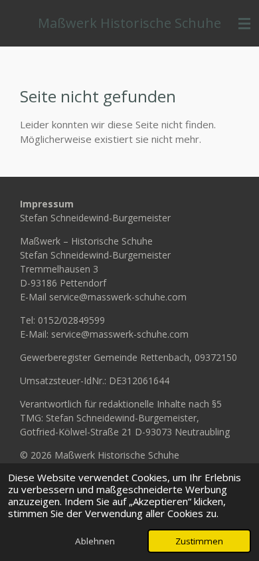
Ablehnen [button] (95, 541)
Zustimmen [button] (199, 541)
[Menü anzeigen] (244, 23)
